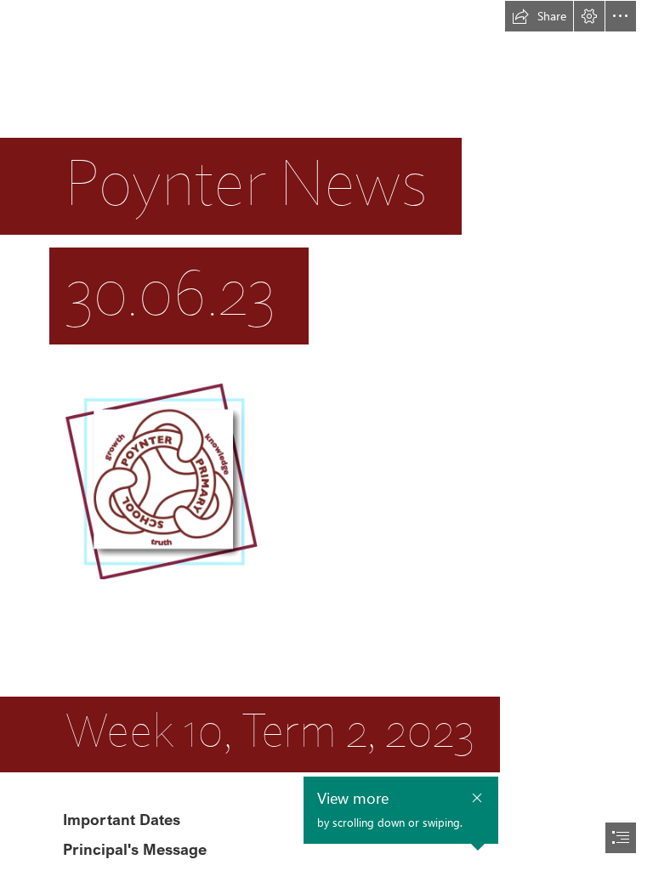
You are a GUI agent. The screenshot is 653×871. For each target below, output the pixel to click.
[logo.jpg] (160, 480)
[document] (326, 435)
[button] (539, 16)
